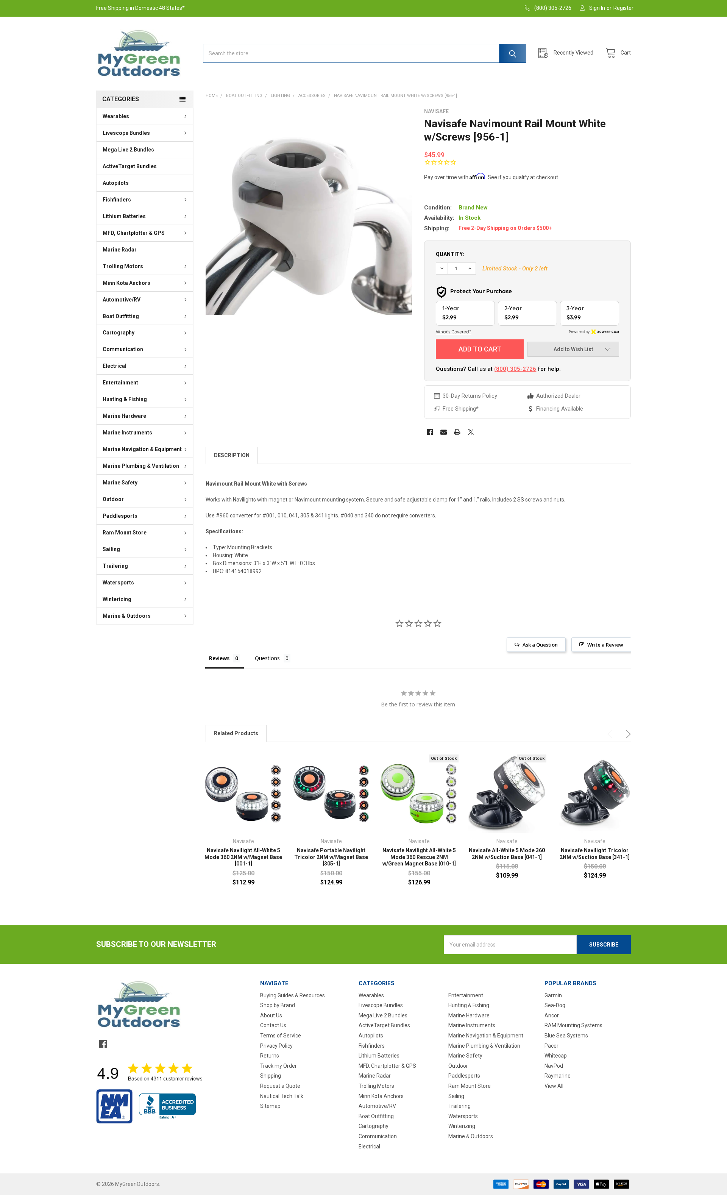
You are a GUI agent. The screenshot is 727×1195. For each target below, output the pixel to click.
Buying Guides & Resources (292, 995)
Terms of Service (280, 1036)
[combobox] (364, 53)
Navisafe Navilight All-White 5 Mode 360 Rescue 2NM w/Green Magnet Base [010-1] (419, 857)
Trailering (115, 566)
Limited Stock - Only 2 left (515, 268)
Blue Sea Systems (566, 1036)
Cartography (118, 333)
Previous (611, 734)
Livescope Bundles (126, 133)
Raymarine (557, 1076)
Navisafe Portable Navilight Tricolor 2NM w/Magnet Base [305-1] (331, 857)
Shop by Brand (277, 1005)
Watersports (118, 583)
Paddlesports (120, 516)
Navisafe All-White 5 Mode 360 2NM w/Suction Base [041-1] (507, 853)
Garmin (553, 995)
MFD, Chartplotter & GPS (134, 233)
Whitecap (555, 1056)
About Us (271, 1015)
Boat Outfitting (121, 316)
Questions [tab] (267, 658)
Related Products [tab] (236, 733)
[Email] (443, 432)
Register (623, 8)
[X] (471, 432)
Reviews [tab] (219, 658)
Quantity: (450, 254)
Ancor (551, 1015)
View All (553, 1086)
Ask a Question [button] (540, 644)
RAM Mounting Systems (573, 1025)
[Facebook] (430, 432)
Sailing (111, 549)
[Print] (457, 432)
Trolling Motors (123, 266)
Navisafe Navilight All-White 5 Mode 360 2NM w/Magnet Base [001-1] (243, 857)
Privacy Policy (276, 1046)
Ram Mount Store (125, 533)
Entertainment (120, 383)
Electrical (114, 366)
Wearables (116, 116)
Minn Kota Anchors (126, 283)
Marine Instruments (127, 433)
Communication (123, 349)
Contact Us (273, 1025)
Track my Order (278, 1066)
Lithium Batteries (124, 216)
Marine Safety (120, 483)
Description (232, 455)
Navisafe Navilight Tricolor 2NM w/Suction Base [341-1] (595, 853)
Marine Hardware (124, 416)
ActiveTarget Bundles (130, 166)
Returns (269, 1056)
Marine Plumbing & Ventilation (141, 466)
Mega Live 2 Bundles (128, 150)
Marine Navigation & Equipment (142, 449)
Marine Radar (120, 250)
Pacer (551, 1046)
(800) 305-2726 (515, 369)
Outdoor (113, 499)
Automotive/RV (121, 300)
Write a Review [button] (605, 644)
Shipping (270, 1076)
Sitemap (270, 1106)
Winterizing (117, 599)
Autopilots (116, 183)
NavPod (553, 1066)
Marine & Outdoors (127, 616)
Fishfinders (117, 200)
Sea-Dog (554, 1005)
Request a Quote (280, 1086)
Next (627, 734)
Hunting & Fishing (125, 399)
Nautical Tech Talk (281, 1096)
